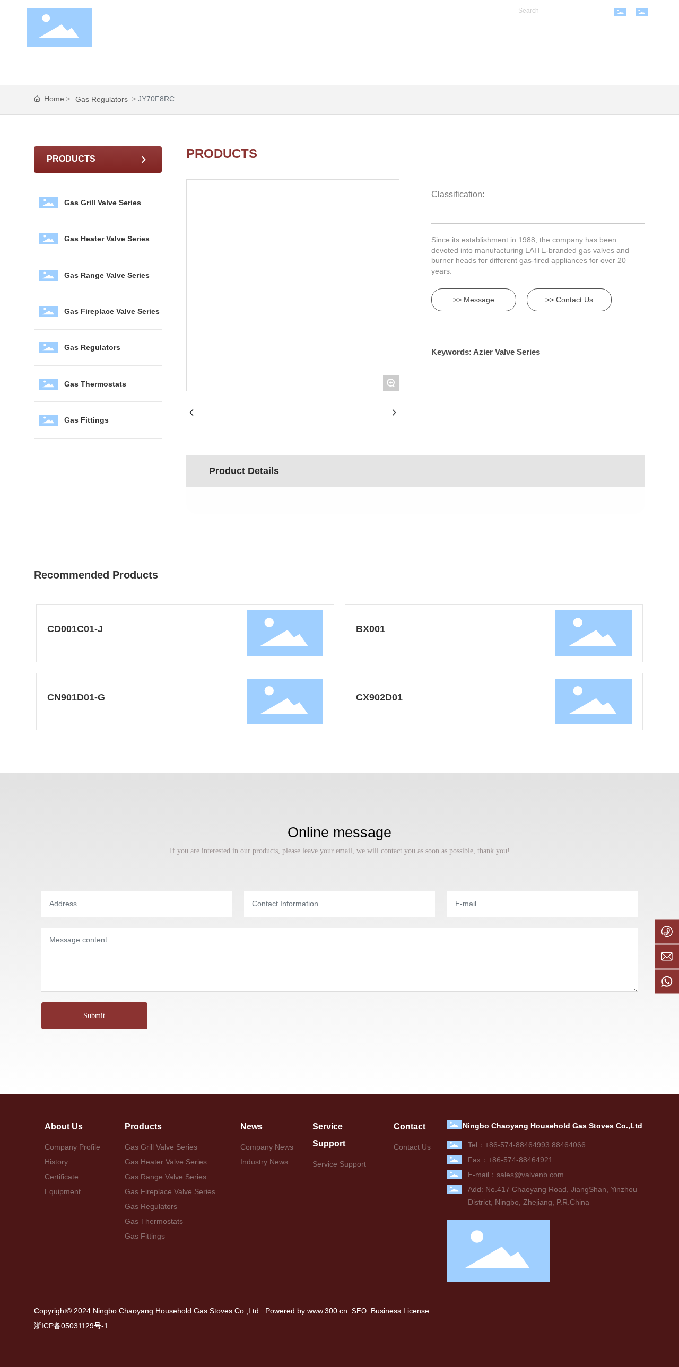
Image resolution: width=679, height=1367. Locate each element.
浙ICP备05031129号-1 (71, 1325)
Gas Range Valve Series (107, 275)
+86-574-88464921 (520, 1159)
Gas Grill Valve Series (102, 202)
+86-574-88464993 (517, 1145)
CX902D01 (379, 697)
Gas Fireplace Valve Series (112, 311)
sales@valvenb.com (530, 1174)
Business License (400, 1311)
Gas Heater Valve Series (107, 238)
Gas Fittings (86, 420)
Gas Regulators (101, 99)
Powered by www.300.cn (305, 1311)
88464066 (569, 1145)
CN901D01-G (76, 697)
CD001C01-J (75, 629)
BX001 (370, 629)
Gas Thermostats (95, 384)
